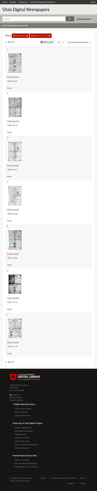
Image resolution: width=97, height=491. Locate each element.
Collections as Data (22, 438)
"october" (19, 36)
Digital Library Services (23, 408)
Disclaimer (71, 483)
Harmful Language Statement (42, 2)
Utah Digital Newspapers (24, 431)
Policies (82, 483)
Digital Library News (22, 441)
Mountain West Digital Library (26, 463)
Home (5, 2)
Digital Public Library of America (26, 467)
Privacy (43, 478)
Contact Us (23, 2)
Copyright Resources (22, 415)
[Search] (70, 18)
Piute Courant (13, 77)
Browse (13, 2)
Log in (93, 2)
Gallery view (47, 42)
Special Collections (21, 412)
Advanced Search (84, 19)
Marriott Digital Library (23, 427)
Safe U (82, 478)
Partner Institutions (22, 460)
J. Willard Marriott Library (19, 385)
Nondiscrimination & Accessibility (62, 478)
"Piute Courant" (40, 36)
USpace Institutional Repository (26, 444)
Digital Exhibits (20, 434)
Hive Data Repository (23, 448)
